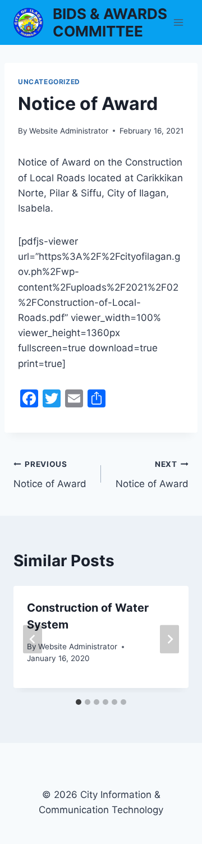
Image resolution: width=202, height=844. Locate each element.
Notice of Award (49, 474)
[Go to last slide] (32, 639)
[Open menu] (178, 22)
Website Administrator (68, 130)
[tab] (78, 702)
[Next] (169, 639)
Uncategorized (49, 81)
